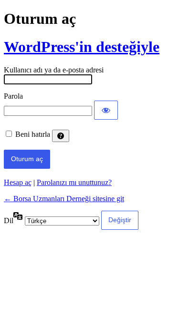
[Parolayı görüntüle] (106, 110)
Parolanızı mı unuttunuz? (74, 182)
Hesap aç (18, 182)
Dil (8, 220)
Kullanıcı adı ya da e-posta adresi (54, 70)
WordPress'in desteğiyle (81, 46)
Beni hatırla (32, 134)
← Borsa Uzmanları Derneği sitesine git (64, 199)
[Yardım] (60, 136)
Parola (13, 96)
